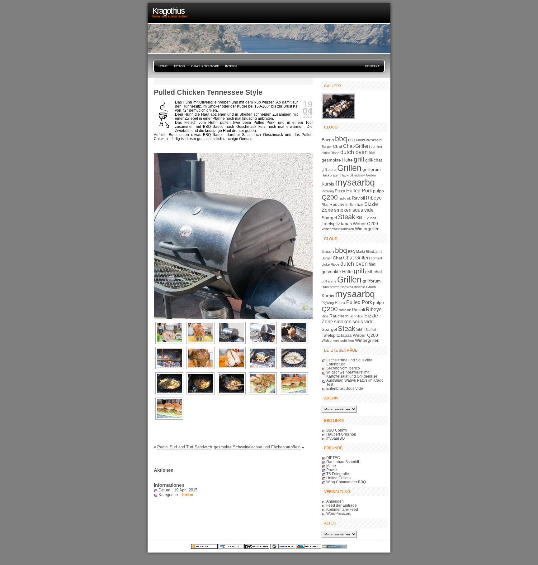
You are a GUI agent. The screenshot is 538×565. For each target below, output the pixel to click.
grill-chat (373, 159)
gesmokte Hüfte (337, 159)
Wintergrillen (367, 228)
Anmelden (335, 501)
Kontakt (372, 66)
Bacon (328, 139)
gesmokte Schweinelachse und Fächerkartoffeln (257, 447)
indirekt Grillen (365, 175)
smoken (343, 210)
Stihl (360, 217)
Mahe (331, 466)
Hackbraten (330, 175)
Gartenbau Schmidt (342, 462)
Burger (327, 146)
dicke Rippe (330, 153)
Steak (346, 217)
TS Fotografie (337, 474)
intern (231, 66)
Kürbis (328, 183)
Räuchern (339, 204)
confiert (376, 146)
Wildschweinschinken (338, 229)
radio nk (345, 198)
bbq (341, 139)
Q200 (330, 197)
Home (163, 66)
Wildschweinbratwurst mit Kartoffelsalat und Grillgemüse (351, 374)
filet (372, 152)
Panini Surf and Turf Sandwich (184, 447)
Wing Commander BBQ (346, 482)
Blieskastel (374, 140)
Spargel (329, 217)
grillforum (371, 169)
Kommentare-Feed (342, 509)
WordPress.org (339, 513)
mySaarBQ (335, 438)
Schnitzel (356, 204)
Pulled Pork (359, 190)
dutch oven (354, 152)
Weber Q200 (365, 223)
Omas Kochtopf (205, 66)
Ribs (325, 204)
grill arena (329, 169)
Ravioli (358, 198)
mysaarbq (355, 182)
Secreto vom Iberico (343, 368)
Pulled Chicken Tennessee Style (208, 92)
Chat (337, 146)
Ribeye (374, 197)
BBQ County (336, 430)
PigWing (328, 191)
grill (359, 159)
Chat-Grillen (356, 146)
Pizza (340, 190)
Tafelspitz (331, 223)
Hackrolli (346, 175)
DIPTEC (333, 458)
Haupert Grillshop (341, 434)
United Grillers (338, 478)
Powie (331, 470)
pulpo (378, 190)
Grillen (187, 494)
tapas (346, 223)
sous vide (363, 210)
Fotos (179, 66)
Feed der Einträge (341, 505)
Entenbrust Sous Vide (344, 388)
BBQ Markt (356, 140)
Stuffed (371, 218)
